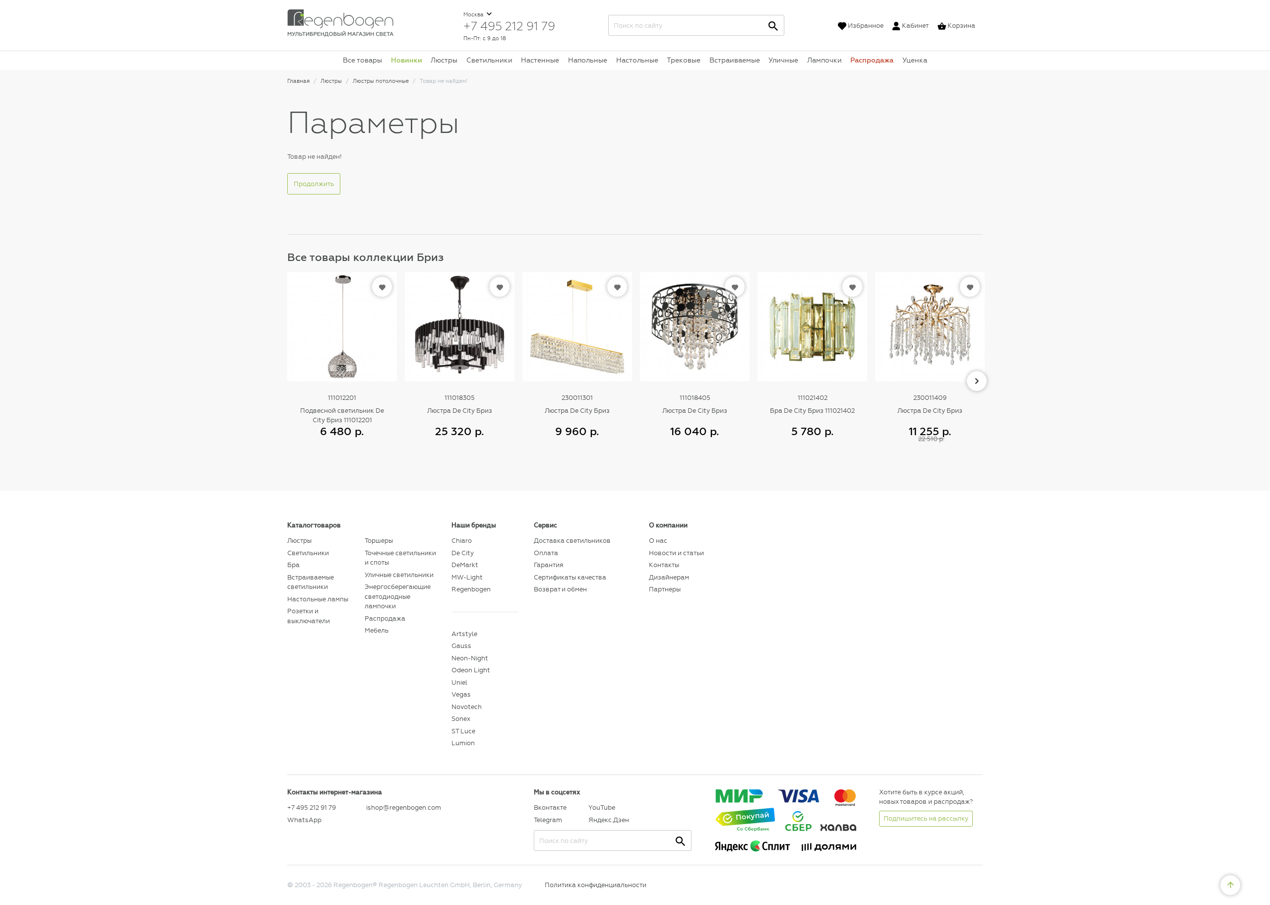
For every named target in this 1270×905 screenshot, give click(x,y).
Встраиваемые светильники (310, 582)
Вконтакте (550, 807)
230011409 (930, 397)
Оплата (546, 553)
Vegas (461, 694)
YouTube (601, 807)
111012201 (342, 397)
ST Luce (463, 731)
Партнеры (665, 589)
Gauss (461, 645)
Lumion (463, 743)
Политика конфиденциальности (595, 885)
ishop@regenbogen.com (403, 807)
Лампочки (824, 60)
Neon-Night (469, 658)
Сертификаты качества (570, 577)
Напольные (587, 60)
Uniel (459, 682)
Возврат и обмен (560, 589)
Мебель (376, 630)
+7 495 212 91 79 (509, 25)
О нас (658, 540)
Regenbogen (471, 589)
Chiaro (461, 540)
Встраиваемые (734, 60)
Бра (293, 565)
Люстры (444, 60)
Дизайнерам (669, 577)
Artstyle (464, 634)
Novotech (466, 707)
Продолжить (314, 184)
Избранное (866, 25)
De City (462, 553)
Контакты (664, 565)
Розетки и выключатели (308, 616)
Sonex (460, 718)
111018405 (695, 397)
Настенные (540, 60)
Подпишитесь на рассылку (926, 818)
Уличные (783, 60)
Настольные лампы (317, 599)
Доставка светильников (572, 540)
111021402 (812, 397)
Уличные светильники (399, 575)
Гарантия (548, 565)
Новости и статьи (676, 553)
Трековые (683, 60)
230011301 (577, 397)
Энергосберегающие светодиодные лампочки (398, 596)
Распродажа (871, 60)
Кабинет (915, 25)
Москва (474, 14)
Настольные (637, 60)
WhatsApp (304, 820)
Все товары (362, 60)
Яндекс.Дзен (608, 820)
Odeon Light (470, 670)
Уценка (914, 60)
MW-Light (467, 577)
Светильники (489, 60)
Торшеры (379, 540)
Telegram (548, 820)
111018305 (459, 397)
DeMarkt (464, 565)
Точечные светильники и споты (400, 558)
